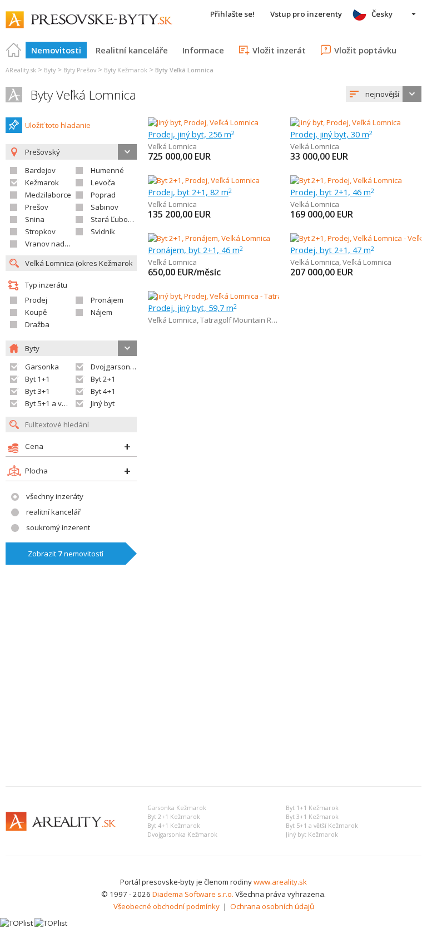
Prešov (36, 207)
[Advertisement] (213, 694)
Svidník (103, 231)
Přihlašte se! (232, 14)
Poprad (103, 195)
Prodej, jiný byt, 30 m (331, 134)
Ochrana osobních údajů (272, 906)
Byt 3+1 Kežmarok (312, 817)
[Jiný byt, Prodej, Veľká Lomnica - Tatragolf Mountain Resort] (246, 296)
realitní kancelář (53, 512)
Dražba (37, 324)
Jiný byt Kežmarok (312, 834)
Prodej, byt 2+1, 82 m (190, 192)
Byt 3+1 (37, 391)
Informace (203, 50)
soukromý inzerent (58, 527)
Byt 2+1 (103, 379)
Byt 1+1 (37, 379)
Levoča (103, 182)
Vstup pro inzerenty (306, 14)
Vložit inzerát (279, 50)
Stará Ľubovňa (116, 219)
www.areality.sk (280, 882)
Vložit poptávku (365, 50)
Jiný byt (103, 403)
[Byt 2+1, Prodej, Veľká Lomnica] (204, 180)
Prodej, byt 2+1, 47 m (332, 249)
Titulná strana (14, 50)
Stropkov (40, 231)
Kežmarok (42, 182)
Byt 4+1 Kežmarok (173, 826)
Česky (382, 14)
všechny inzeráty (54, 496)
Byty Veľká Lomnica (83, 94)
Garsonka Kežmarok (176, 808)
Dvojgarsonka (114, 367)
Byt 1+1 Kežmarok (312, 808)
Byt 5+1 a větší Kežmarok (322, 826)
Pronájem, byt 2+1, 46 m (195, 249)
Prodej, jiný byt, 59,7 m (192, 307)
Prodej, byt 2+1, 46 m (332, 192)
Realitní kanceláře (132, 50)
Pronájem (107, 300)
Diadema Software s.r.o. (193, 894)
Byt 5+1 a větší (49, 403)
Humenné (107, 170)
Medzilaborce (48, 195)
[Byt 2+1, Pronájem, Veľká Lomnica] (209, 238)
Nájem (101, 312)
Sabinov (104, 207)
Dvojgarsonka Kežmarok (182, 834)
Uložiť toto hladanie (58, 125)
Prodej (36, 300)
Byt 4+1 (103, 391)
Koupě (36, 312)
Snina (34, 219)
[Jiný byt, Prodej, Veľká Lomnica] (203, 122)
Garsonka (42, 367)
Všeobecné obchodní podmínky (166, 906)
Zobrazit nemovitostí (65, 554)
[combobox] (383, 94)
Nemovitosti (56, 50)
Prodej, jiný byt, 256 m (191, 134)
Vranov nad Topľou (57, 244)
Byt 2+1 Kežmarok (173, 817)
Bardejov (40, 170)
